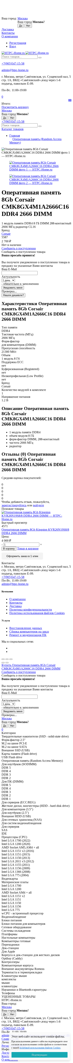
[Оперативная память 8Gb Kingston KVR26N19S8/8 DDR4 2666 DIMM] (36, 516)
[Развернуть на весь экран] (7, 659)
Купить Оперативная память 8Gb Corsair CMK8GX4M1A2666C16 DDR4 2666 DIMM (31, 666)
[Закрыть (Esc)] (3, 659)
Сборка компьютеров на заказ (29, 631)
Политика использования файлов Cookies (37, 613)
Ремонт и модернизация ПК (28, 635)
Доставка (8, 29)
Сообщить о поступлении (19, 248)
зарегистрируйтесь (14, 505)
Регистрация (17, 43)
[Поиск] (39, 57)
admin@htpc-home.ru (15, 70)
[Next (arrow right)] (7, 662)
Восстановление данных (25, 628)
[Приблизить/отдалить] (10, 659)
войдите (38, 505)
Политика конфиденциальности (30, 609)
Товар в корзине (28, 548)
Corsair (6, 233)
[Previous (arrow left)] (3, 662)
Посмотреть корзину (15, 107)
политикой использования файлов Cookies (40, 1047)
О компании (10, 36)
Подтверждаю (39, 1054)
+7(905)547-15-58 (13, 63)
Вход (12, 46)
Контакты (8, 33)
